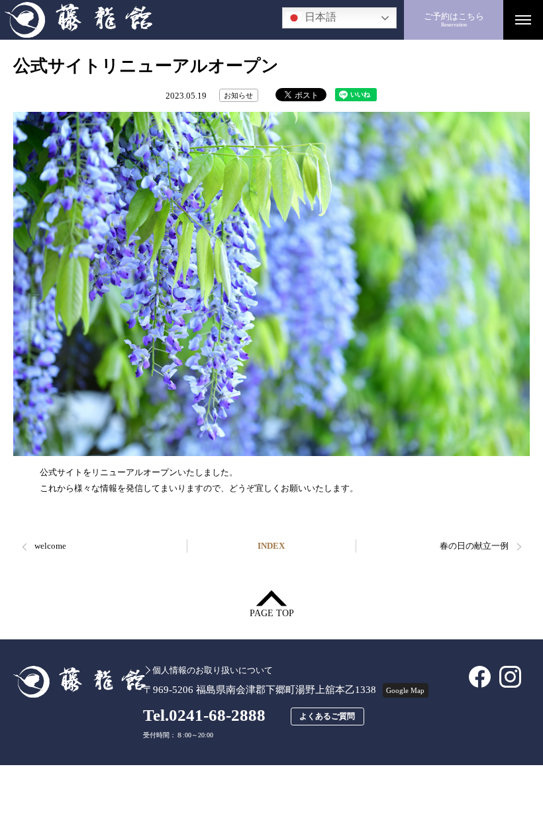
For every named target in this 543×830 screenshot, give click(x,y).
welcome (50, 546)
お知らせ (238, 95)
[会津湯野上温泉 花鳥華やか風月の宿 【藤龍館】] (202, 20)
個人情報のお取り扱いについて (212, 670)
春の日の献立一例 (474, 546)
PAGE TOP (272, 613)
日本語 (319, 17)
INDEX (271, 546)
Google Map (405, 690)
